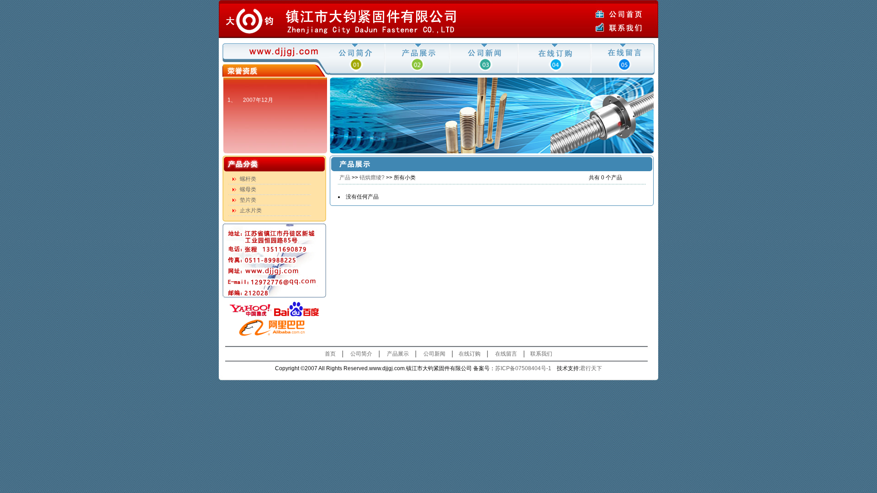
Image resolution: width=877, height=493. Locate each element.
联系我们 (541, 354)
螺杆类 (248, 179)
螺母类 (248, 189)
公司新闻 (434, 354)
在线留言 (506, 354)
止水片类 (251, 210)
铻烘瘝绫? (372, 177)
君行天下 (591, 368)
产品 (344, 177)
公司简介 (361, 354)
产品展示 (398, 354)
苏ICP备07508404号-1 (523, 368)
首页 (330, 354)
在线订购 (470, 354)
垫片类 (248, 200)
